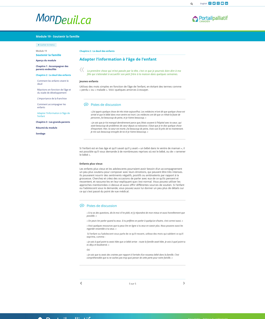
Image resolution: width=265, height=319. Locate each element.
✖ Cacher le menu (46, 44)
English (203, 3)
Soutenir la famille (48, 55)
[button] (191, 3)
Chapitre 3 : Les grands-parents (53, 121)
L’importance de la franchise (52, 98)
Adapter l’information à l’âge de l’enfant (53, 115)
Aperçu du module (46, 60)
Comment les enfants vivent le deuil (53, 82)
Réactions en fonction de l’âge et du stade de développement (54, 91)
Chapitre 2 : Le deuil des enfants (53, 75)
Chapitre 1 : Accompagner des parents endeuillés (52, 68)
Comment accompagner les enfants (51, 106)
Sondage (40, 133)
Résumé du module (46, 127)
